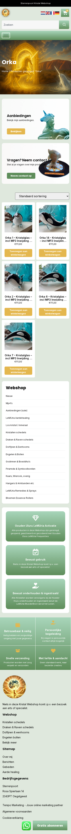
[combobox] (30, 24)
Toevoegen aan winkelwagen (18, 253)
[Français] (52, 12)
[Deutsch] (57, 12)
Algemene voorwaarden (17, 811)
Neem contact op (21, 175)
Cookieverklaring (13, 817)
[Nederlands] (43, 12)
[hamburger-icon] (6, 35)
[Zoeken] (64, 24)
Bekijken (16, 131)
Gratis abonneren (50, 825)
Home (5, 71)
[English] (48, 12)
